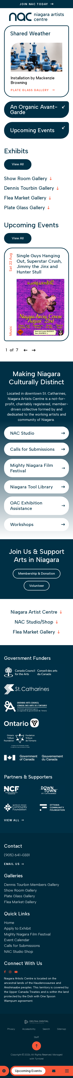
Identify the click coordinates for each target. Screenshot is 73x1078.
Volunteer (36, 586)
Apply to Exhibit (17, 928)
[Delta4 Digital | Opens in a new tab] (36, 1022)
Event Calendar (16, 940)
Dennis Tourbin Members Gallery (31, 884)
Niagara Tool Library (31, 487)
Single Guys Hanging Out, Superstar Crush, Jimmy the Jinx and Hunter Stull (39, 264)
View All (18, 164)
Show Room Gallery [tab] (25, 178)
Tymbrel (39, 1058)
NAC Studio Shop (18, 951)
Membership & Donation (36, 573)
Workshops (21, 524)
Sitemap (61, 1029)
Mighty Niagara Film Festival (31, 468)
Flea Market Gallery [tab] (25, 198)
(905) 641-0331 (17, 855)
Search (46, 1029)
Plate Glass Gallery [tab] (24, 207)
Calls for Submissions (32, 449)
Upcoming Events (28, 1071)
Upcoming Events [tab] (32, 130)
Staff (36, 1037)
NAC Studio (22, 433)
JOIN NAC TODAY (34, 4)
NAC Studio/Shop (34, 622)
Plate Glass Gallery (30, 90)
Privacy (11, 1029)
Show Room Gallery (20, 890)
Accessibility (28, 1029)
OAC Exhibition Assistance (26, 505)
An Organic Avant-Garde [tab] (34, 109)
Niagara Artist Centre (34, 612)
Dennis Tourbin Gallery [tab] (29, 188)
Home (9, 922)
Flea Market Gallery (34, 632)
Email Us (12, 864)
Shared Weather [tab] (30, 33)
